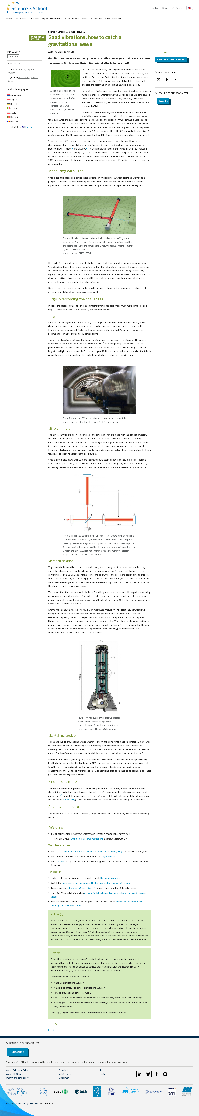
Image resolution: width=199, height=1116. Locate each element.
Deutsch (14, 104)
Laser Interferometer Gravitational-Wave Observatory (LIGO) (92, 851)
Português (14, 117)
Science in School (56, 31)
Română (14, 121)
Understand (56, 18)
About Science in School (18, 1070)
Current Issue (21, 18)
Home (9, 18)
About (84, 18)
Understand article (37, 37)
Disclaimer (64, 1077)
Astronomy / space (24, 69)
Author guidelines (112, 18)
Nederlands (15, 95)
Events (75, 18)
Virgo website (108, 856)
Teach (67, 18)
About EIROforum (15, 1074)
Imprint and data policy (17, 1077)
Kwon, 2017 (69, 799)
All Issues (34, 18)
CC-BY (51, 1030)
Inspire (45, 18)
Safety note (65, 1074)
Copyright (63, 1070)
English (13, 99)
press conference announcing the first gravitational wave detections (96, 883)
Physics (11, 73)
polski (13, 112)
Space (10, 81)
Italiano (13, 108)
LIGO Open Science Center (81, 888)
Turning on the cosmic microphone (86, 839)
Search (179, 8)
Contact (155, 8)
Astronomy (23, 77)
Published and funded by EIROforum (22, 1103)
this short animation (110, 878)
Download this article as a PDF (171, 59)
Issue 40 (81, 31)
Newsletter (168, 8)
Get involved (96, 18)
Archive (103, 1070)
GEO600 (61, 861)
